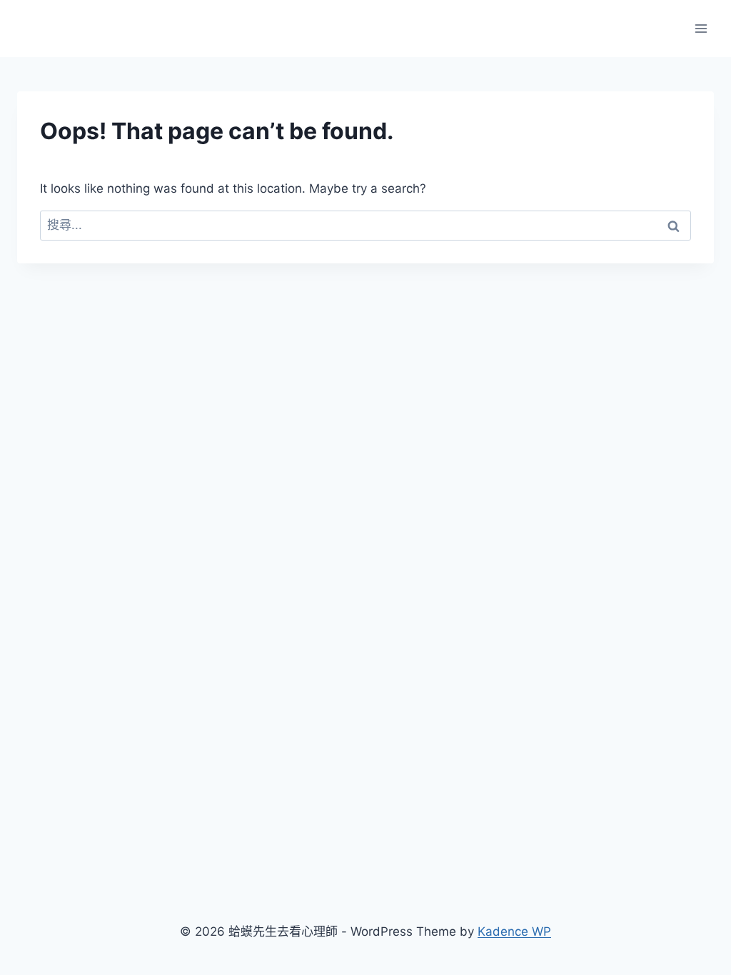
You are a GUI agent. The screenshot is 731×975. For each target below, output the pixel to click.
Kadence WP (514, 931)
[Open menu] (700, 28)
